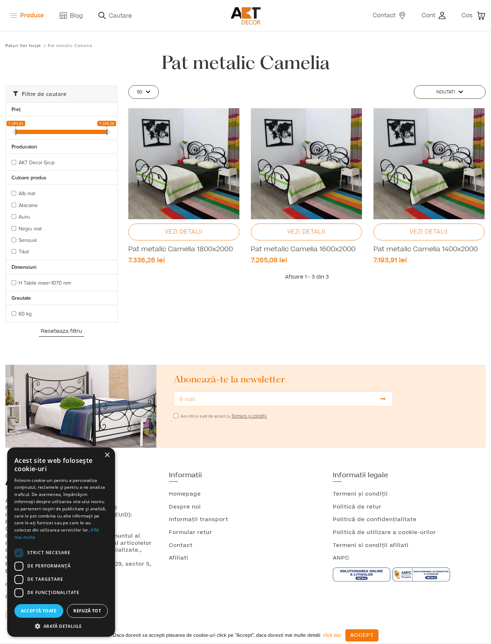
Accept (362, 635)
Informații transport (198, 519)
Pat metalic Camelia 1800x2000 (180, 249)
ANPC (341, 558)
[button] (61, 626)
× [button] (107, 455)
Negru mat (30, 228)
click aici (332, 635)
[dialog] (61, 542)
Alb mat (27, 193)
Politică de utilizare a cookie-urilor (384, 532)
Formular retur (190, 532)
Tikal (24, 251)
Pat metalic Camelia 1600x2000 (303, 249)
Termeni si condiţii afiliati (371, 545)
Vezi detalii (184, 232)
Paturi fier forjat (23, 45)
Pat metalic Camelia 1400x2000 (425, 249)
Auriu (24, 216)
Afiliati (178, 558)
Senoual (28, 239)
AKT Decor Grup (37, 162)
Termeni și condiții (360, 494)
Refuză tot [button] (87, 611)
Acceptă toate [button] (39, 611)
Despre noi (185, 507)
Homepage (185, 494)
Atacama (28, 205)
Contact (181, 545)
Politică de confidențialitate (375, 519)
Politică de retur (357, 507)
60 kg (25, 313)
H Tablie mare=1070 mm (45, 282)
